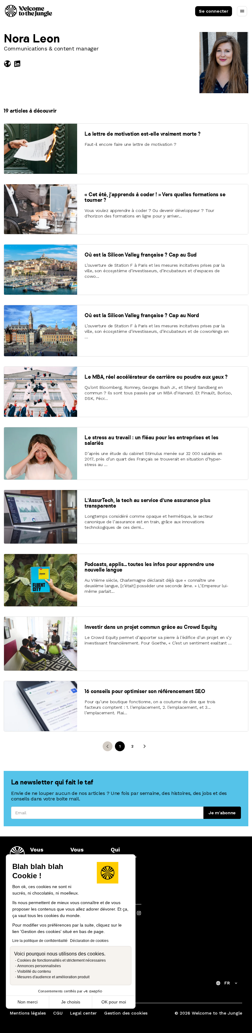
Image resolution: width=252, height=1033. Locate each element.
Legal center (83, 1013)
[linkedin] (17, 63)
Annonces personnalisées (39, 966)
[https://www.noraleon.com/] (9, 63)
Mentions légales (28, 1013)
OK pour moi (113, 1001)
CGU (58, 1013)
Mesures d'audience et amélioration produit (53, 977)
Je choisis (70, 1001)
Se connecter (213, 11)
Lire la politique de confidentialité (40, 941)
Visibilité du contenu (34, 971)
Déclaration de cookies (89, 941)
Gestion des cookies (126, 1013)
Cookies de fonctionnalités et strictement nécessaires (61, 960)
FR (227, 982)
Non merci (27, 1001)
